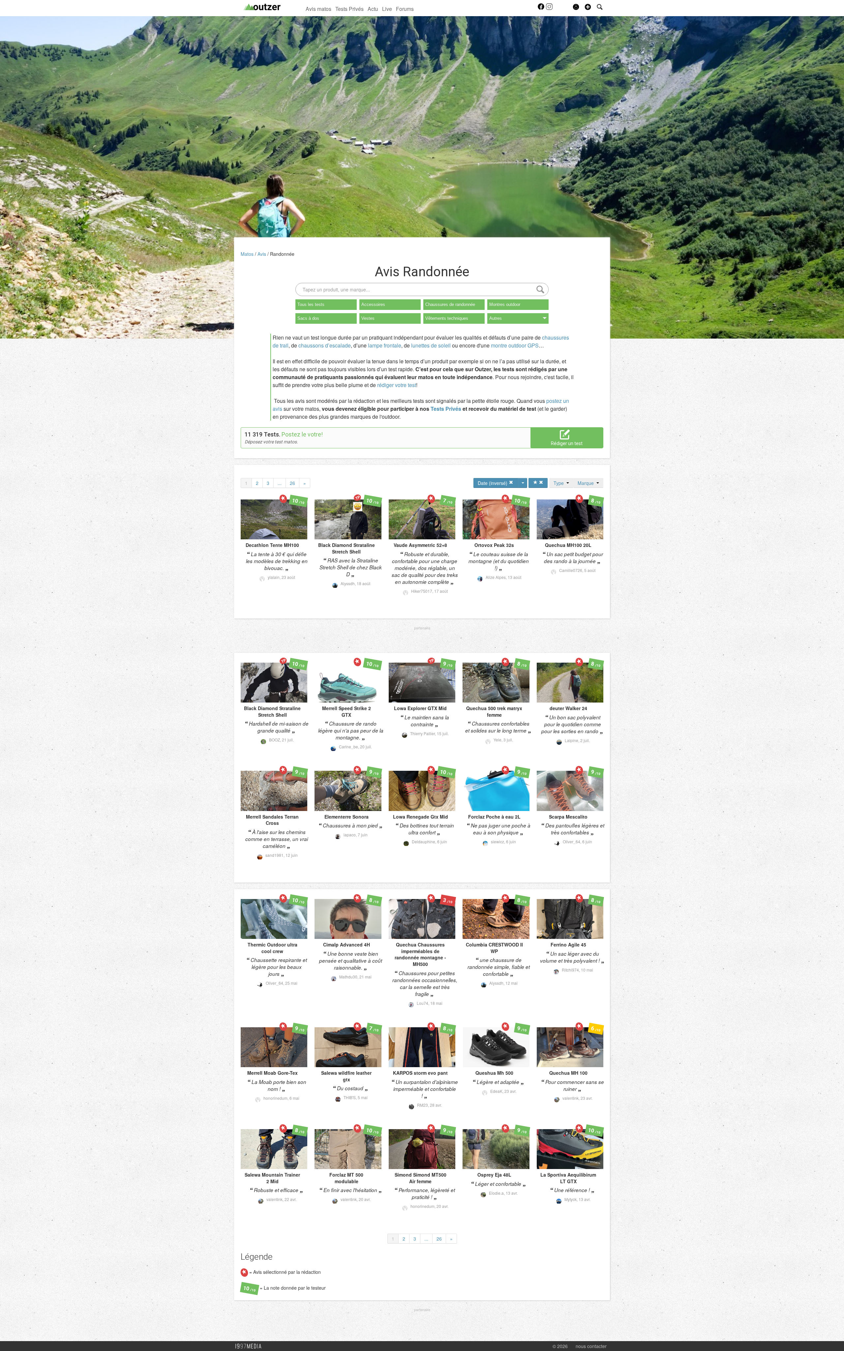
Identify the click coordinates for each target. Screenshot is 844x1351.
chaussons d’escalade (324, 345)
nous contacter (591, 1346)
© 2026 (560, 1346)
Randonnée (282, 254)
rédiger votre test (396, 385)
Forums (405, 8)
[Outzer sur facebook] (541, 8)
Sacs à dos (308, 318)
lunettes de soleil (431, 345)
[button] (587, 7)
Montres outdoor (504, 304)
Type (560, 483)
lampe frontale (384, 345)
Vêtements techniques (446, 318)
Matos (248, 254)
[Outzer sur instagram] (549, 8)
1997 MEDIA (250, 1346)
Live (387, 8)
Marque (587, 483)
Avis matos (318, 8)
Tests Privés (349, 8)
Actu (373, 8)
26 (292, 483)
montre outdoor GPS (515, 345)
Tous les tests (310, 304)
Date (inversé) (493, 483)
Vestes (368, 318)
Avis (262, 254)
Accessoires (373, 304)
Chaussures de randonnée (450, 304)
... (280, 483)
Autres (495, 318)
